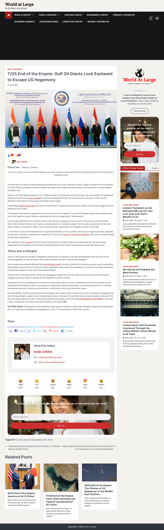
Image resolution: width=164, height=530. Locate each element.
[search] (157, 18)
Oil (29, 440)
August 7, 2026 (142, 276)
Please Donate (140, 111)
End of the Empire (15, 69)
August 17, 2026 (142, 220)
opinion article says (27, 206)
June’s (28, 242)
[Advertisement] (82, 43)
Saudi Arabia (36, 440)
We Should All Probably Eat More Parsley (139, 271)
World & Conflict (22, 15)
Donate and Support (73, 22)
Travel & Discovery (48, 15)
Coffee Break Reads (49, 22)
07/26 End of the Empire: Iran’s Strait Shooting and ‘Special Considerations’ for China (60, 500)
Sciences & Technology (124, 15)
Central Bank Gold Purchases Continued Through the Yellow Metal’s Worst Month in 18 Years (139, 329)
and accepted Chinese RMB (90, 299)
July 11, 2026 (141, 338)
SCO (45, 440)
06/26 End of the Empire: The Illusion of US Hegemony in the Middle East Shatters (98, 490)
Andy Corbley (21, 162)
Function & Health (73, 15)
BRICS (14, 440)
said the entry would (52, 264)
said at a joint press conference (76, 234)
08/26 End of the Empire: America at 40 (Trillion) (21, 495)
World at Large (19, 4)
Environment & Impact (97, 15)
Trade (50, 440)
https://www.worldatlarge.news (51, 362)
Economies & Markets (24, 22)
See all (154, 168)
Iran (25, 440)
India (20, 440)
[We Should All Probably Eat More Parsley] (139, 247)
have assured (35, 198)
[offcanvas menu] (150, 18)
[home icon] (8, 15)
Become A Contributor (98, 22)
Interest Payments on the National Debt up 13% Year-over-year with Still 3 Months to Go (138, 212)
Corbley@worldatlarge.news (50, 357)
